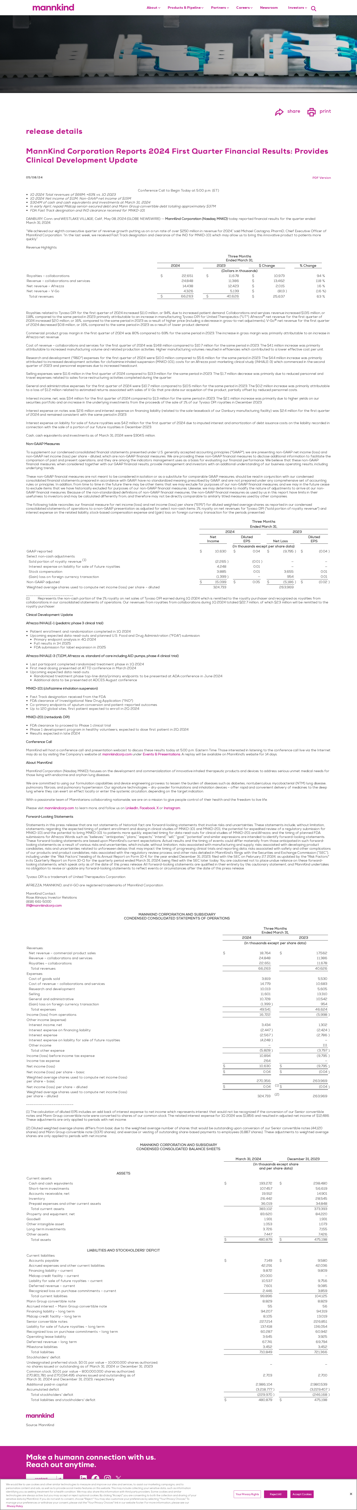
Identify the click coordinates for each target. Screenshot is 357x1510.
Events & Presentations (161, 754)
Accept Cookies (302, 1494)
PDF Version (322, 178)
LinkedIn (132, 808)
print (319, 111)
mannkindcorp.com (117, 754)
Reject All (275, 1494)
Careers (243, 8)
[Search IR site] (313, 8)
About (152, 8)
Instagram (172, 808)
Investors (296, 8)
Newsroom (269, 8)
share (287, 111)
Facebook (147, 808)
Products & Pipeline (184, 8)
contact (41, 1479)
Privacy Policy (15, 1506)
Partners (218, 8)
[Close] (351, 1494)
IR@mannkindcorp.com (44, 905)
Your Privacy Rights (247, 1494)
